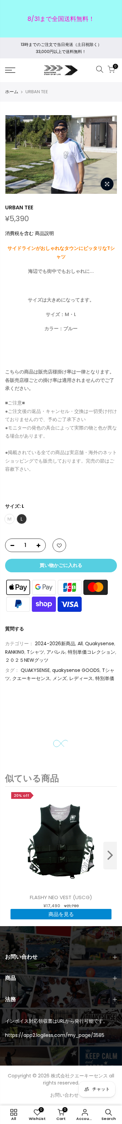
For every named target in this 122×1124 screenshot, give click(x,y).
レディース (81, 678)
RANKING (14, 652)
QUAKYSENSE (35, 670)
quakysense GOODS (76, 670)
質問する (14, 628)
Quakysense (99, 644)
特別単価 (104, 678)
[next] (110, 855)
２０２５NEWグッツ (26, 660)
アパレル (55, 652)
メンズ (60, 678)
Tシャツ (35, 652)
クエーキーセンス (31, 678)
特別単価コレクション (91, 652)
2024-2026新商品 (55, 644)
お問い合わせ (64, 1095)
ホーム (11, 91)
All (80, 644)
